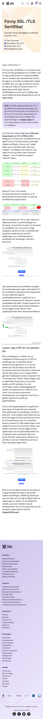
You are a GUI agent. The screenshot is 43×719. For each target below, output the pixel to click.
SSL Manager (6, 658)
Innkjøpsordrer (7, 656)
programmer (6, 611)
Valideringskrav (7, 653)
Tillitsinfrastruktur (8, 574)
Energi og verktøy (8, 597)
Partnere (5, 615)
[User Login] (40, 3)
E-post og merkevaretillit (10, 561)
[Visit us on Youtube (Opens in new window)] (24, 714)
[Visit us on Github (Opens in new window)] (28, 714)
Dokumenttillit (7, 566)
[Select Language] (32, 3)
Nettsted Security (8, 559)
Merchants (6, 628)
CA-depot (5, 681)
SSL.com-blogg (7, 673)
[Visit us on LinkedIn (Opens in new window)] (14, 714)
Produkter (5, 555)
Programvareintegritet (10, 564)
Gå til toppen (36, 343)
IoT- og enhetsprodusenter (11, 602)
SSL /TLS (17, 46)
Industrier (5, 583)
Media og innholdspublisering (12, 600)
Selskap (5, 667)
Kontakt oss (6, 676)
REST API (5, 617)
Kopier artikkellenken (10, 65)
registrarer (5, 625)
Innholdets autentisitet (10, 572)
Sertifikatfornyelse (15, 49)
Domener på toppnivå (9, 651)
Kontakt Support (7, 643)
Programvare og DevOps (10, 587)
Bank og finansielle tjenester (12, 592)
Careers (5, 678)
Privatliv (5, 686)
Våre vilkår (5, 684)
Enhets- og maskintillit (9, 569)
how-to (29, 387)
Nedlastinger (6, 661)
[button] (3, 4)
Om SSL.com (6, 671)
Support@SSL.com (10, 512)
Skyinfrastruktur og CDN (10, 589)
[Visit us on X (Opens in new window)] (19, 714)
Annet (9, 46)
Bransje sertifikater (8, 577)
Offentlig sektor (7, 594)
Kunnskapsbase (7, 640)
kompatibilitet (7, 645)
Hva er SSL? (6, 638)
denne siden (26, 119)
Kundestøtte (6, 634)
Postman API (6, 620)
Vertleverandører (8, 622)
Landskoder (6, 648)
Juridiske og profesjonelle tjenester (14, 605)
